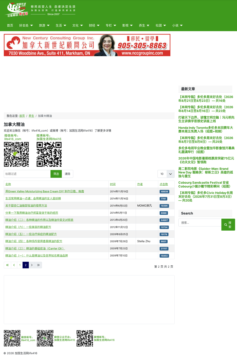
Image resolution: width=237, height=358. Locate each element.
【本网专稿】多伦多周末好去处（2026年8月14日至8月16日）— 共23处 (205, 109)
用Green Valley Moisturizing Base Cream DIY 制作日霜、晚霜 (44, 191)
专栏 (109, 25)
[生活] (64, 25)
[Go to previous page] (14, 265)
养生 (142, 25)
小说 (175, 25)
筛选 (56, 174)
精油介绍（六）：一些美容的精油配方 (28, 227)
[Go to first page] (7, 265)
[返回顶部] (231, 351)
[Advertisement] (89, 85)
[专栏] (114, 25)
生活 (59, 25)
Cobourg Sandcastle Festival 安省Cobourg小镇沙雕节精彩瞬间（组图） (205, 184)
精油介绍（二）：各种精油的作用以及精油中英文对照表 (39, 220)
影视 (125, 25)
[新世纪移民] (87, 46)
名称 (8, 184)
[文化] (81, 25)
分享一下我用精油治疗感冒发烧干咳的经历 (31, 212)
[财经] (97, 25)
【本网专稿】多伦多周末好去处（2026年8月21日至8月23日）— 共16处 (205, 98)
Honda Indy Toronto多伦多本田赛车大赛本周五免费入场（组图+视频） (205, 129)
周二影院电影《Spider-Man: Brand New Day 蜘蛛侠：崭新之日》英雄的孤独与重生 (205, 172)
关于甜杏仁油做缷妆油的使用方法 (26, 205)
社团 (159, 25)
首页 (10, 25)
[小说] (181, 25)
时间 (113, 184)
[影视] (131, 25)
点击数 (164, 184)
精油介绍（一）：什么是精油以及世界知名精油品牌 (36, 255)
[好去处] (31, 25)
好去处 (24, 25)
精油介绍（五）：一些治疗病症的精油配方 (31, 234)
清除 (67, 174)
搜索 (229, 225)
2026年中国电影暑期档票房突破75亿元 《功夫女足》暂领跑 (206, 160)
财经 (92, 25)
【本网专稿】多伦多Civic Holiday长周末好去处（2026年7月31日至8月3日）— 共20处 (206, 196)
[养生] (147, 25)
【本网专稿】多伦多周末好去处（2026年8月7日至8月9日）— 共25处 (205, 140)
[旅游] (47, 25)
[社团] (164, 25)
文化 (75, 25)
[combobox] (200, 222)
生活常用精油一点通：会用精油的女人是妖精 (33, 198)
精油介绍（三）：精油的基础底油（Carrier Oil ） (35, 248)
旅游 (42, 25)
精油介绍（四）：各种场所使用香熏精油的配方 (33, 241)
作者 (140, 184)
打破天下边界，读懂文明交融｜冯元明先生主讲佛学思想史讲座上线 (206, 119)
